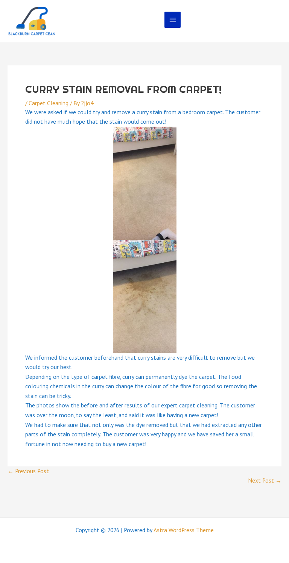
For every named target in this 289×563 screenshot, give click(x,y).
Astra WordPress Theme (184, 530)
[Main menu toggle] (172, 20)
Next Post (264, 480)
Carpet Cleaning (48, 103)
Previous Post (28, 471)
